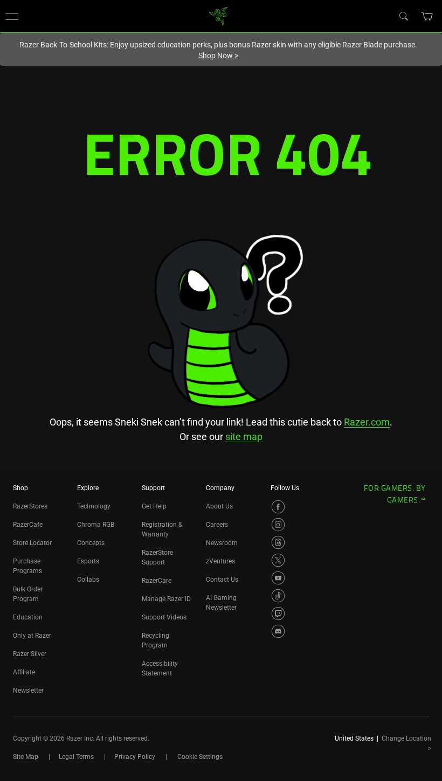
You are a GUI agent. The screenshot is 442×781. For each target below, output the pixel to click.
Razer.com (367, 422)
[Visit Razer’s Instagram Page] (278, 524)
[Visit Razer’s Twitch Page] (278, 613)
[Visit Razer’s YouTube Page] (278, 577)
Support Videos (164, 617)
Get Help (154, 506)
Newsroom (222, 543)
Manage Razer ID (166, 599)
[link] (218, 15)
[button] (11, 16)
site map (244, 436)
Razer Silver (29, 654)
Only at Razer (32, 635)
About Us (219, 506)
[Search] (403, 16)
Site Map (25, 757)
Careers (217, 524)
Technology (93, 506)
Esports (88, 561)
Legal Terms (76, 757)
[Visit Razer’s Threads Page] (278, 542)
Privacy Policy (134, 757)
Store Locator (32, 543)
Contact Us (222, 579)
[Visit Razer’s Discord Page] (278, 631)
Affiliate (24, 672)
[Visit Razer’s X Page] (278, 560)
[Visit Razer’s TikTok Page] (278, 595)
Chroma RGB (95, 524)
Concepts (91, 543)
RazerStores (30, 506)
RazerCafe (28, 524)
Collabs (88, 579)
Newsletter (28, 690)
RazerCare (156, 580)
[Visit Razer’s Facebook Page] (278, 506)
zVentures (220, 561)
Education (28, 617)
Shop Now (218, 55)
